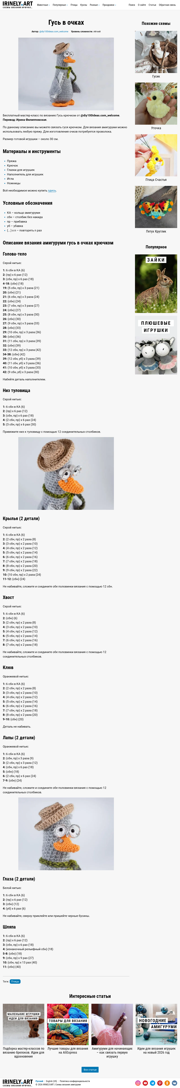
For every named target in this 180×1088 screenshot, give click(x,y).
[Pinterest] (160, 1083)
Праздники (109, 4)
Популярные (59, 4)
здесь (52, 190)
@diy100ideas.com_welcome (53, 31)
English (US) (51, 1081)
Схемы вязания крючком (18, 7)
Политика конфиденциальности (75, 1081)
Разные (94, 4)
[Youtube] (145, 1083)
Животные (43, 4)
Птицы (74, 4)
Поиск (132, 4)
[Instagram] (138, 1083)
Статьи (152, 4)
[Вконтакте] (174, 1083)
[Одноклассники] (167, 1083)
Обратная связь (167, 4)
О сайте (142, 4)
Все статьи (90, 1069)
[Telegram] (152, 1083)
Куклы (83, 4)
